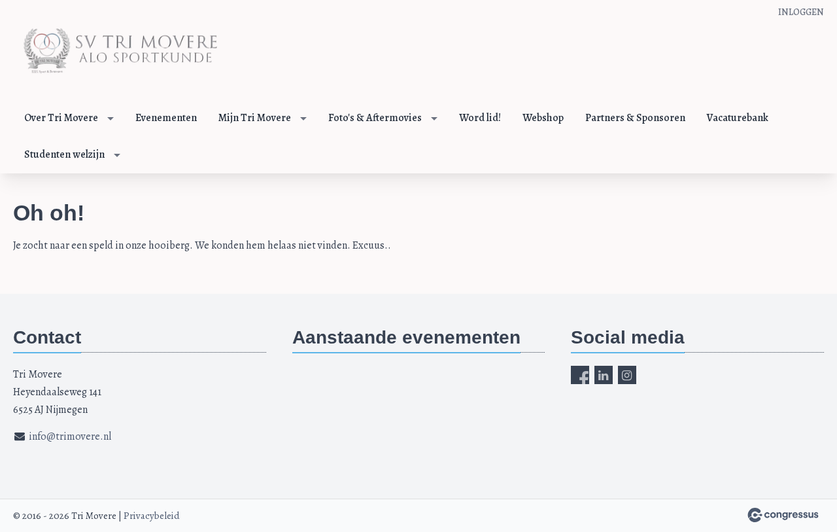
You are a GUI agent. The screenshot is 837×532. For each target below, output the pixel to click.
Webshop (543, 118)
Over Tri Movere (61, 118)
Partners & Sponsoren (635, 118)
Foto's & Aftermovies (375, 118)
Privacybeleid (152, 515)
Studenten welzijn (64, 154)
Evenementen (166, 118)
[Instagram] (627, 375)
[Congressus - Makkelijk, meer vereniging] (783, 515)
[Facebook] (580, 375)
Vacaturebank (737, 118)
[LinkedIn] (603, 375)
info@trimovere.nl (70, 436)
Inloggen (801, 12)
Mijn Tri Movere (254, 118)
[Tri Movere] (117, 51)
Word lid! (480, 118)
